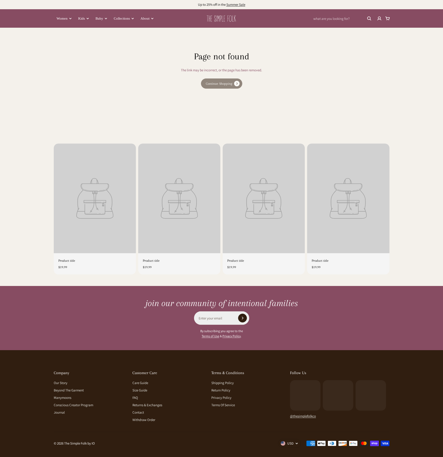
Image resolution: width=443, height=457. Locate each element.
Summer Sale (235, 4)
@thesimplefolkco (303, 416)
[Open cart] (387, 18)
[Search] (369, 18)
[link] (221, 83)
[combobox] (342, 18)
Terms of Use (210, 336)
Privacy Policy (231, 336)
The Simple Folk (75, 443)
